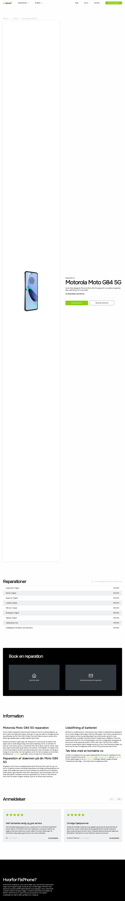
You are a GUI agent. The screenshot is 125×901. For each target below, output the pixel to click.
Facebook (117, 757)
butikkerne (89, 759)
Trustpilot (16, 754)
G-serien (15, 18)
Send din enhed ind (101, 303)
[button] (23, 3)
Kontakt (97, 3)
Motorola (5, 18)
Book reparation (113, 3)
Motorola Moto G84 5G (29, 18)
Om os (86, 3)
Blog (76, 3)
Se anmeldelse (53, 838)
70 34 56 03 (90, 757)
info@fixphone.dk (103, 757)
